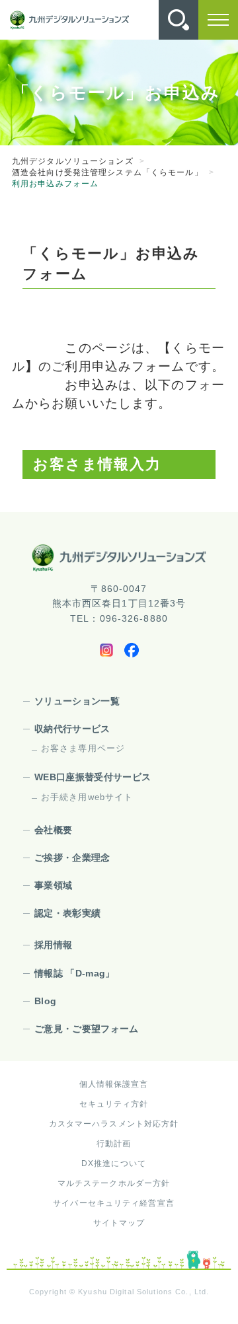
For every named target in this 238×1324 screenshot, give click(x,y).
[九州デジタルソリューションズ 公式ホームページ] (119, 557)
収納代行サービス (72, 728)
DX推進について (113, 1163)
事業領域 (53, 885)
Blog (45, 1001)
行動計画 (114, 1143)
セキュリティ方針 (114, 1104)
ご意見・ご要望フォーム (86, 1028)
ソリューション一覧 (77, 701)
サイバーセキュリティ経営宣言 (114, 1203)
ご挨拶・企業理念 (72, 857)
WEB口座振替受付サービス (92, 777)
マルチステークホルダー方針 (114, 1183)
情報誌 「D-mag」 (74, 973)
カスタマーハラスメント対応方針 (114, 1123)
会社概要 (53, 830)
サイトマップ (119, 1223)
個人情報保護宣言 (114, 1084)
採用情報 (53, 944)
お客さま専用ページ (83, 748)
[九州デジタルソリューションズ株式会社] (69, 20)
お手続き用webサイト (87, 797)
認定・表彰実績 (67, 913)
